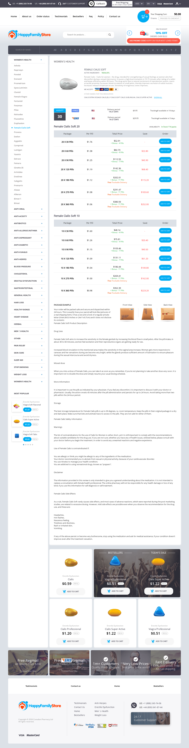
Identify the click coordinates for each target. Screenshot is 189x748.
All (55, 49)
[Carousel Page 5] (32, 444)
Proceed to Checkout (169, 18)
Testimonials (61, 16)
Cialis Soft (115, 97)
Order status (43, 16)
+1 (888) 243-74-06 (24, 3)
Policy (101, 16)
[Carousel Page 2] (25, 444)
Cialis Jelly (106, 97)
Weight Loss (100, 715)
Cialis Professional (71, 629)
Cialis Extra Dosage (92, 97)
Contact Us (114, 16)
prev (129, 33)
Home (14, 16)
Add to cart (165, 141)
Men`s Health (101, 711)
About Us (26, 16)
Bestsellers (78, 16)
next (177, 33)
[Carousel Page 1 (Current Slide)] (23, 444)
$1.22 (27, 424)
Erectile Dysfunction (31, 402)
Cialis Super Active (31, 419)
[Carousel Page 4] (30, 444)
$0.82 (27, 439)
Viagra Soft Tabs (30, 434)
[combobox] (139, 4)
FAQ (91, 16)
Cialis (71, 579)
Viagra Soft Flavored (32, 405)
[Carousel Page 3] (28, 444)
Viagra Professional (115, 579)
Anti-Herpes (100, 703)
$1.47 (27, 409)
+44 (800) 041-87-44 (47, 3)
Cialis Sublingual (128, 97)
